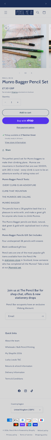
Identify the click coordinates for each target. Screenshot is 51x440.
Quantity (6, 96)
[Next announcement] (46, 4)
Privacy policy (11, 435)
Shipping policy (41, 435)
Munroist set (14, 267)
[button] (6, 12)
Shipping (14, 92)
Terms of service (26, 435)
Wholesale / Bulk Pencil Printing (20, 347)
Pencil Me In (14, 430)
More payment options (25, 127)
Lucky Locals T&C (13, 359)
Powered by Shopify (27, 430)
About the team (12, 340)
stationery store (12, 260)
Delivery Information (15, 372)
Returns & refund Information (18, 366)
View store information (15, 142)
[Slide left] (19, 73)
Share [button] (8, 150)
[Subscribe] (42, 316)
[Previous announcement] (5, 4)
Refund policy (43, 430)
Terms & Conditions (14, 378)
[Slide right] (31, 73)
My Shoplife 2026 (13, 353)
